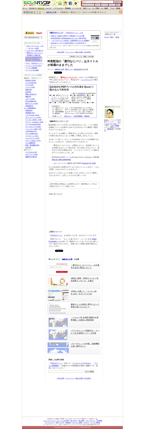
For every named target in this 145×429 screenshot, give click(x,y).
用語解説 (68, 8)
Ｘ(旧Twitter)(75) (31, 131)
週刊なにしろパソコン (69, 77)
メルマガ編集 (114, 125)
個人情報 (81, 420)
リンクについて (49, 422)
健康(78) (28, 96)
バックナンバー (87, 80)
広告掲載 (99, 420)
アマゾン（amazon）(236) (34, 122)
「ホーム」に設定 (33, 48)
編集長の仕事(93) (31, 157)
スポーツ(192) (30, 99)
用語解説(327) (30, 113)
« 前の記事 (60, 52)
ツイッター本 (76, 8)
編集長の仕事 (51, 12)
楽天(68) (28, 147)
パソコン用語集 (95, 422)
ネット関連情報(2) (30, 108)
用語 (111, 37)
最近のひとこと (56, 33)
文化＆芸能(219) (30, 101)
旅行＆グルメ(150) (31, 103)
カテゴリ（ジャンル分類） (33, 75)
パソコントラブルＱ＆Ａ (81, 363)
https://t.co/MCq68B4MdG (61, 160)
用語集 (118, 8)
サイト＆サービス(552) (33, 127)
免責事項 (68, 422)
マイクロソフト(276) (32, 138)
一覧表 (117, 37)
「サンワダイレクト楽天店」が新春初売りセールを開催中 (70, 40)
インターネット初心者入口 (34, 50)
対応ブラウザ (60, 422)
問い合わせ (73, 420)
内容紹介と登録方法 (33, 55)
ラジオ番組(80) (30, 143)
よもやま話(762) (30, 83)
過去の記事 (79, 52)
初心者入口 (33, 8)
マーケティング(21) (32, 136)
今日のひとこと (32, 12)
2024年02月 (78, 69)
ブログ (112, 8)
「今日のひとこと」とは (73, 33)
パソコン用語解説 (31, 68)
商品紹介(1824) (30, 80)
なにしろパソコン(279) (33, 117)
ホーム (25, 8)
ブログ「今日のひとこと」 (34, 63)
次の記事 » (87, 52)
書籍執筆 (110, 129)
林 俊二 (106, 120)
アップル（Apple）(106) (33, 120)
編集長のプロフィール (112, 107)
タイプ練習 (104, 8)
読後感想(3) (29, 106)
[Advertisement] (72, 22)
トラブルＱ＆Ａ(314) (32, 115)
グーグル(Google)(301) (33, 124)
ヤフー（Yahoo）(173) (33, 140)
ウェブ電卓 (95, 8)
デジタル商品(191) (31, 133)
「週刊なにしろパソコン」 (34, 53)
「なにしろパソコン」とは (34, 46)
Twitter (94, 239)
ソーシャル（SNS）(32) (33, 129)
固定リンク (69, 69)
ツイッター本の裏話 (32, 70)
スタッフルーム (90, 420)
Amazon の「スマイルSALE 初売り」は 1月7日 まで (68, 43)
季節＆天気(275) (30, 94)
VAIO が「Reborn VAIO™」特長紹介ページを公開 (67, 36)
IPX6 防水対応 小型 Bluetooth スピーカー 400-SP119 (68, 38)
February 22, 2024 (89, 163)
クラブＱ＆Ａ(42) (31, 152)
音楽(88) (28, 92)
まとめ (106, 37)
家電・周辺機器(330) (32, 145)
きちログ (86, 422)
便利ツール (87, 8)
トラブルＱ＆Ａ (58, 8)
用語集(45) (29, 110)
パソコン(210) (30, 87)
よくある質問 (65, 420)
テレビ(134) (29, 85)
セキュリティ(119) (31, 154)
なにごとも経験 (77, 422)
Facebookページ (55, 241)
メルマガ (48, 8)
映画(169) (28, 89)
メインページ (69, 52)
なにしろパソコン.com (32, 43)
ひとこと (41, 8)
